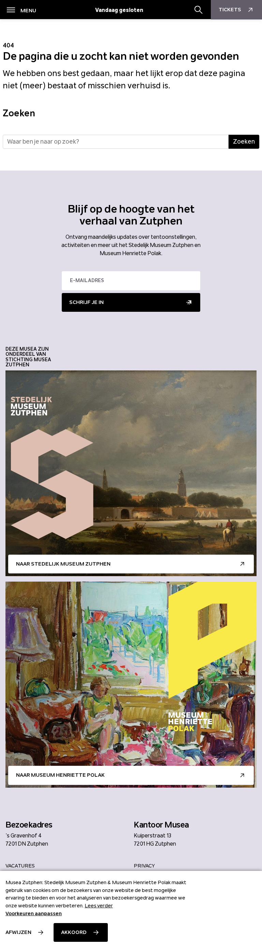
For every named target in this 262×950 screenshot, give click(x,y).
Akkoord (74, 932)
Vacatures (20, 866)
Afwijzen (18, 932)
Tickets (230, 9)
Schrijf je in (86, 302)
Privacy (144, 866)
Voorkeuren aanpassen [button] (33, 913)
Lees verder (99, 906)
